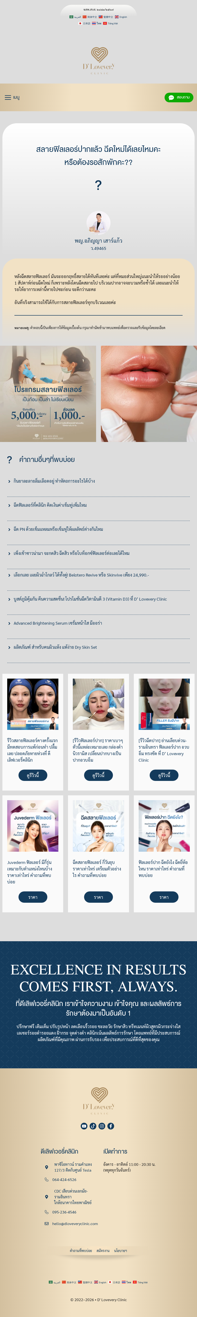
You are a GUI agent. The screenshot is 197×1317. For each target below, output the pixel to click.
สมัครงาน (103, 1250)
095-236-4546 (64, 1211)
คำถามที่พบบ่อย (81, 1250)
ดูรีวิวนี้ (33, 775)
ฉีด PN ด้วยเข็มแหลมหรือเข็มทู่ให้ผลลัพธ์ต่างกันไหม (58, 529)
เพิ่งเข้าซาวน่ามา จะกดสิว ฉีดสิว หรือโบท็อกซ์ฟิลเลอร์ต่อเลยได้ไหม (71, 553)
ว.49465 (98, 248)
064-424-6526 (64, 1179)
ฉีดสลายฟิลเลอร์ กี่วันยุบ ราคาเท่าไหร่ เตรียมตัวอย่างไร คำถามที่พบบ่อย (97, 868)
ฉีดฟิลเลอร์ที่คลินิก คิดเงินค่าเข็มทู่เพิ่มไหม (50, 505)
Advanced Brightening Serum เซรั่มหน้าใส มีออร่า (58, 623)
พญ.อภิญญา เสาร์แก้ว (98, 240)
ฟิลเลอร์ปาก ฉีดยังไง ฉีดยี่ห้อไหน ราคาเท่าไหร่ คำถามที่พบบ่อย (163, 868)
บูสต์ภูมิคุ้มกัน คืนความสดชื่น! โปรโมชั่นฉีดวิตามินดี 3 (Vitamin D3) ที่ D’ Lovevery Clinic (90, 599)
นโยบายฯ (120, 1250)
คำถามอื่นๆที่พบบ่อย (47, 460)
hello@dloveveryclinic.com (75, 1223)
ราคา (32, 897)
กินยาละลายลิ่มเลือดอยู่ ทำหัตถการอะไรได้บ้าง (54, 481)
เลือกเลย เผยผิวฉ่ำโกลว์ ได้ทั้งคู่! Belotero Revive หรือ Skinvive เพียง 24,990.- (81, 574)
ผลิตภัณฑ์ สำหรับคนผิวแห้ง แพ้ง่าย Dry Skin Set (55, 647)
